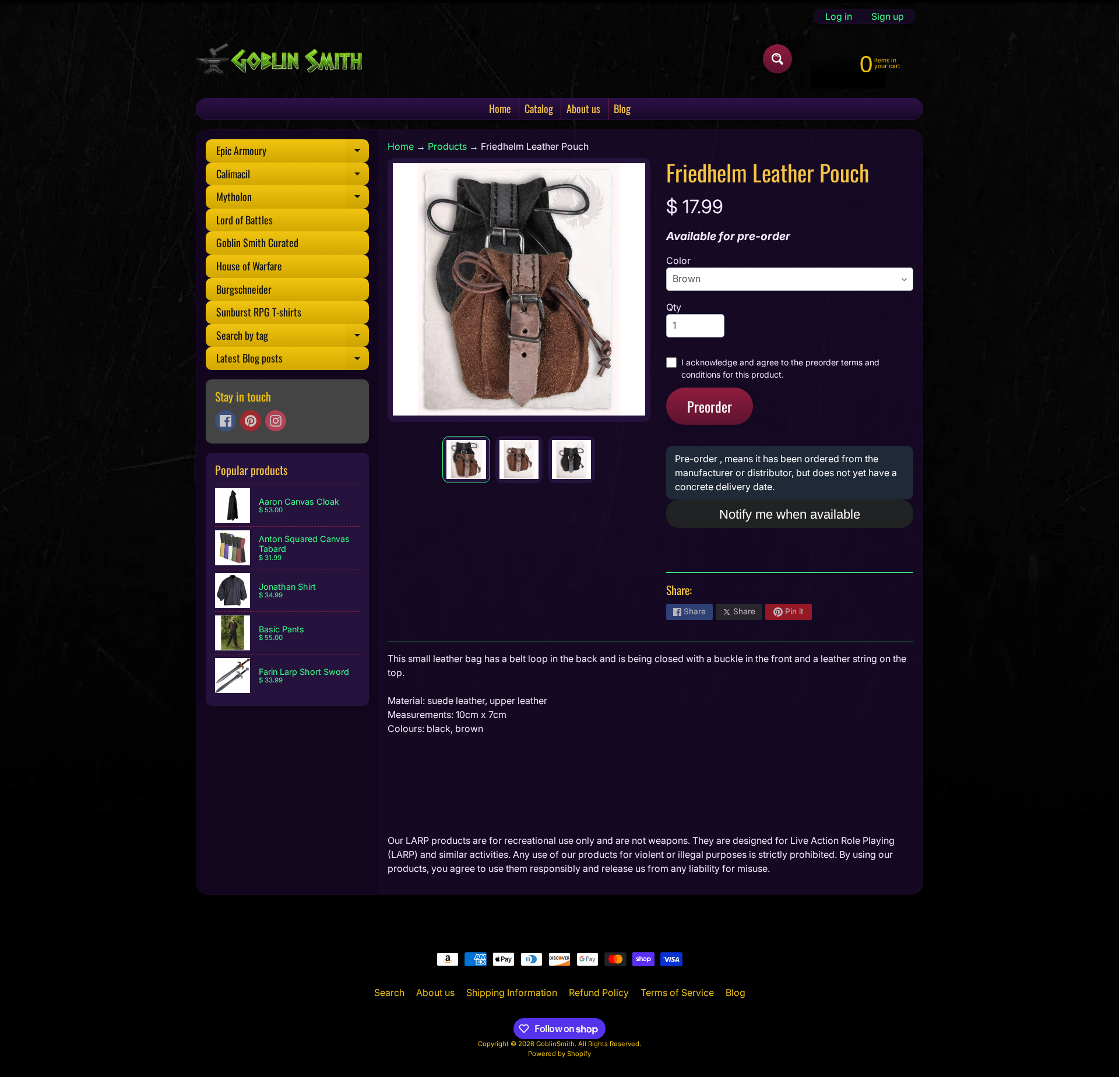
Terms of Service (677, 992)
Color (678, 260)
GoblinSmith (555, 1044)
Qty (673, 307)
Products (447, 146)
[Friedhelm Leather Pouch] (466, 459)
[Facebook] (225, 420)
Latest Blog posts (292, 360)
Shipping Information (511, 992)
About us (583, 108)
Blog (622, 108)
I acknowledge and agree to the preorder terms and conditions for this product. (780, 368)
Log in (838, 16)
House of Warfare (249, 265)
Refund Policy (599, 992)
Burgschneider (244, 289)
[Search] (777, 58)
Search (389, 992)
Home (500, 108)
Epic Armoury (292, 153)
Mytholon (292, 199)
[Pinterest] (250, 420)
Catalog (539, 108)
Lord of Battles (244, 219)
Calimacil (292, 176)
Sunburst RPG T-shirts (258, 311)
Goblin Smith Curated (257, 242)
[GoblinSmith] (279, 58)
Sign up (887, 16)
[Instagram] (275, 420)
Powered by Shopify (559, 1054)
